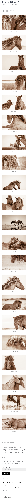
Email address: (6, 467)
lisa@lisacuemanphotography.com (12, 487)
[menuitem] (24, 3)
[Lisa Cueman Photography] (6, 490)
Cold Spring (10, 497)
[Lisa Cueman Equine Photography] (3, 490)
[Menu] (24, 3)
